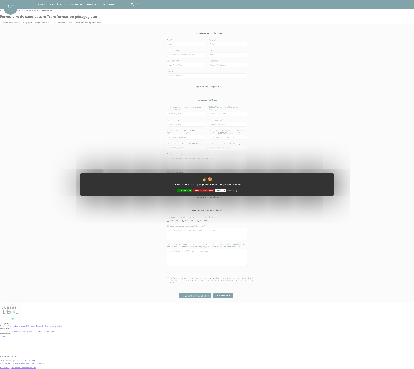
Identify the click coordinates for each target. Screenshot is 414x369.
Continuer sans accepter (203, 191)
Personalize (220, 191)
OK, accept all (185, 191)
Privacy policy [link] (232, 191)
